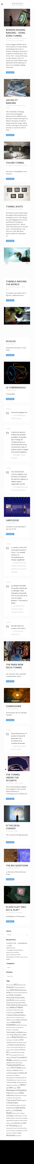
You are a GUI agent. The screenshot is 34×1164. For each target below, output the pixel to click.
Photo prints (9, 985)
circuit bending (13, 1052)
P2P (11, 1057)
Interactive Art (17, 105)
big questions (23, 1005)
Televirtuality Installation (14, 1032)
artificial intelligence (12, 1073)
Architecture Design (11, 1012)
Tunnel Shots (14, 206)
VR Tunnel (14, 992)
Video (8, 709)
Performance (11, 40)
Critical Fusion (12, 1102)
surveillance (16, 1075)
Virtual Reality (20, 40)
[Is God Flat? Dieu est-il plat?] (17, 894)
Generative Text (16, 1085)
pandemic (19, 1126)
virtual (13, 1030)
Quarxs (14, 1080)
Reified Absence (10, 948)
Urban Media (14, 1035)
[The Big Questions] (17, 855)
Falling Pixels (9, 1070)
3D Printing (15, 1068)
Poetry (25, 1032)
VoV (11, 1087)
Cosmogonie (13, 706)
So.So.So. (11, 341)
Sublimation (10, 1095)
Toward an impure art (19, 412)
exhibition (9, 1062)
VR (21, 1085)
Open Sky (8, 1068)
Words (9, 408)
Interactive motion (10, 1027)
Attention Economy (12, 1002)
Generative (9, 1010)
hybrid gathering (16, 1060)
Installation (14, 1042)
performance (22, 1002)
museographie (14, 1055)
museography (24, 1118)
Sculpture (22, 1113)
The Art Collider (16, 1133)
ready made (9, 1075)
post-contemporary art (18, 1017)
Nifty (7, 1088)
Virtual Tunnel (16, 1057)
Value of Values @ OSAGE (13, 954)
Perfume (22, 1050)
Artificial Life (18, 1077)
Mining (8, 1007)
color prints (18, 1118)
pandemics (9, 1037)
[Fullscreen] (28, 701)
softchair (16, 1093)
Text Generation (14, 1047)
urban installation (14, 1050)
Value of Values (16, 1007)
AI (15, 1110)
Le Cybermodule (16, 387)
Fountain (13, 1020)
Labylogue (12, 520)
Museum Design (11, 390)
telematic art (18, 1123)
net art (18, 1025)
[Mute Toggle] (25, 701)
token (25, 1060)
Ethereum (9, 1133)
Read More (10, 72)
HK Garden (20, 1010)
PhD (22, 1120)
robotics (8, 1020)
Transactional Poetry (14, 1100)
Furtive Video (20, 1128)
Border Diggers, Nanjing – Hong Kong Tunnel (16, 33)
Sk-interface (24, 1025)
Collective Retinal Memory (16, 1015)
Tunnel (15, 1070)
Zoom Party (13, 1130)
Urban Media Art (12, 1005)
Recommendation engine (13, 1105)
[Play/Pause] (5, 701)
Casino (8, 1047)
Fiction (19, 1098)
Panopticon (12, 1118)
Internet (25, 165)
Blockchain (10, 1135)
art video (12, 1123)
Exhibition (10, 38)
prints (8, 1035)
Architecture (10, 1108)
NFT (24, 1085)
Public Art (9, 1093)
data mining (18, 1135)
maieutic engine (20, 1052)
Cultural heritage (11, 1082)
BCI (7, 1052)
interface (14, 1113)
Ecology (15, 1088)
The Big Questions (17, 865)
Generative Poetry (11, 1128)
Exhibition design (14, 1045)
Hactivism (23, 1068)
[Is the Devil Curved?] (17, 813)
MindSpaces (19, 1115)
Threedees (17, 987)
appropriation (9, 1120)
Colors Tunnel (15, 162)
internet (19, 1012)
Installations (16, 38)
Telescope (15, 1098)
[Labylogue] (17, 507)
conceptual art (19, 1027)
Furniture (8, 1030)
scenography (19, 1130)
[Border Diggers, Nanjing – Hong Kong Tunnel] (17, 17)
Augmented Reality (21, 1020)
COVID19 (15, 1010)
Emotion (8, 1022)
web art (24, 1100)
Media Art (10, 987)
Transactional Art (13, 1065)
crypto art (22, 1073)
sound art (11, 1110)
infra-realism (22, 1035)
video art (8, 1017)
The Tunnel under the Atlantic (13, 777)
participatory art (16, 1120)
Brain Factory (17, 1037)
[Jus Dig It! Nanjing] (17, 88)
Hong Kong (19, 1042)
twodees (18, 1082)
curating (9, 1116)
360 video (21, 1047)
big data (22, 1045)
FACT (18, 1113)
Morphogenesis (10, 1077)
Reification (14, 990)
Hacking (16, 1095)
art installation (15, 1040)
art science (24, 1130)
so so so (20, 1070)
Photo (14, 1062)
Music (23, 1065)
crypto (22, 1060)
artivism (17, 1000)
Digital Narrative (22, 985)
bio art (14, 1115)
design (16, 1030)
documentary (22, 1000)
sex (24, 992)
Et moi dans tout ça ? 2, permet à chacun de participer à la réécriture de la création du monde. (19, 738)
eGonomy (20, 992)
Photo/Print (19, 209)
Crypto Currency (21, 1080)
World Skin (19, 1062)
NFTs (8, 1055)
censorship (23, 1105)
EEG (15, 984)
